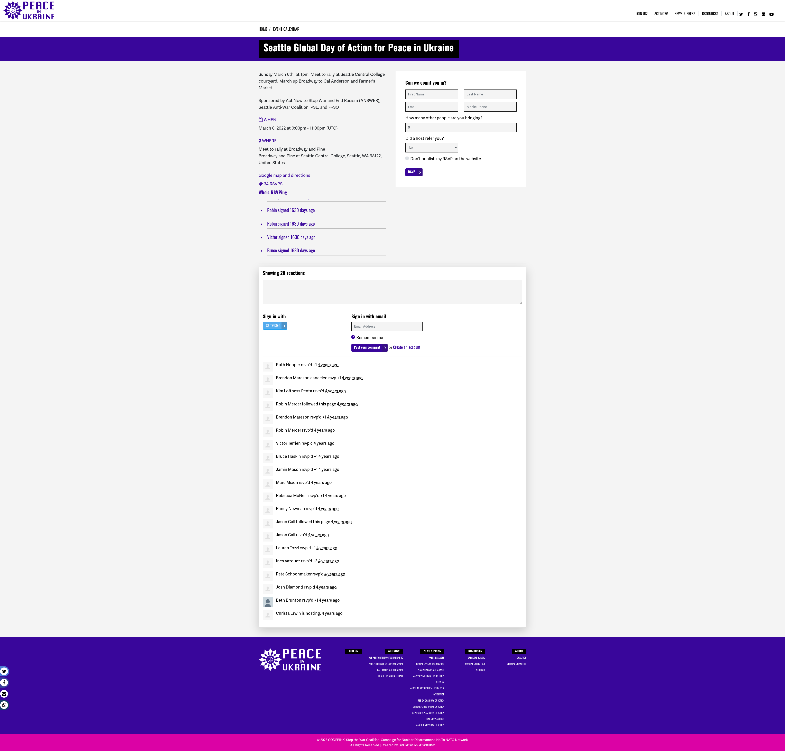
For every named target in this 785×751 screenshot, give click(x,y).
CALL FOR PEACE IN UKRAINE (390, 670)
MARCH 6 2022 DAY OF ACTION (430, 725)
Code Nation (406, 744)
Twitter (274, 325)
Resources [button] (710, 13)
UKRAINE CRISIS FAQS (475, 663)
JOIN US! (354, 651)
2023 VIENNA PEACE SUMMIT (431, 670)
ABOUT (519, 651)
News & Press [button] (685, 13)
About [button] (729, 13)
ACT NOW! (394, 651)
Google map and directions (284, 175)
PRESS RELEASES (436, 657)
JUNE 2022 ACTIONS (435, 719)
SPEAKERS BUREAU (476, 657)
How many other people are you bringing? (443, 118)
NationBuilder (426, 744)
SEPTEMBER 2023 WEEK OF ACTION (428, 712)
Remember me (369, 337)
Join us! (642, 13)
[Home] (29, 10)
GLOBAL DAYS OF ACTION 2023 (430, 663)
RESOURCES (475, 651)
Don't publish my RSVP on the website (445, 158)
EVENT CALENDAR (286, 29)
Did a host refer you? (424, 138)
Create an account (406, 347)
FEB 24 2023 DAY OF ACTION (431, 700)
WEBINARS (480, 670)
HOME (263, 29)
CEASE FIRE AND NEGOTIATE (390, 676)
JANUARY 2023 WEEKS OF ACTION (428, 706)
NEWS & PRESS (432, 651)
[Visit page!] (741, 14)
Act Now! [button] (661, 13)
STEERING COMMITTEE (516, 663)
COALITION (521, 657)
